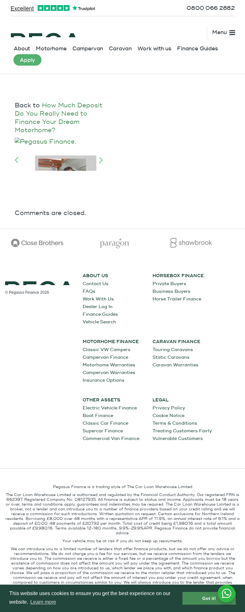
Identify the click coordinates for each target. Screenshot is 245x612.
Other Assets (101, 400)
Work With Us (98, 299)
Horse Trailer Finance (176, 299)
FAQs (89, 291)
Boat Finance (98, 415)
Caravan (120, 48)
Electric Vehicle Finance (110, 408)
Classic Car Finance (105, 423)
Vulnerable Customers (177, 438)
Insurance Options (103, 380)
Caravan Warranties (175, 365)
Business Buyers (171, 291)
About (22, 48)
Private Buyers (169, 283)
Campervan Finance (105, 357)
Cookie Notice (168, 415)
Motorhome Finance (111, 342)
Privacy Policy (168, 408)
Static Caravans (170, 357)
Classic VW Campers (106, 349)
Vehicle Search (99, 322)
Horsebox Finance (178, 276)
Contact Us (95, 283)
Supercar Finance (103, 431)
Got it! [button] (209, 598)
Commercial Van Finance (111, 438)
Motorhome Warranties (109, 365)
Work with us (154, 48)
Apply (27, 60)
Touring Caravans (172, 349)
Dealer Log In (98, 306)
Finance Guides (197, 48)
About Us (95, 276)
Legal (160, 400)
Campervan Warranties (109, 372)
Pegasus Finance (44, 31)
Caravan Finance (176, 342)
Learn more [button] (43, 602)
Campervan (87, 48)
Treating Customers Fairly (182, 431)
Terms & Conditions (174, 423)
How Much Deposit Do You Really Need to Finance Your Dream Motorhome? (58, 117)
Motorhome (51, 48)
